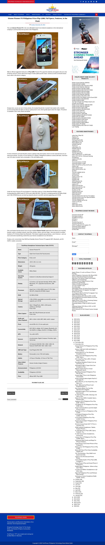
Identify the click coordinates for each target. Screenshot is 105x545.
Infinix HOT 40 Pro (77, 204)
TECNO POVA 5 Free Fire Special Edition (83, 197)
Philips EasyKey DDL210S (79, 121)
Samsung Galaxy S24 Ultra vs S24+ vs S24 (84, 296)
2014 (75, 340)
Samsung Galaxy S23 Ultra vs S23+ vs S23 (84, 306)
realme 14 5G (75, 150)
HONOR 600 (75, 138)
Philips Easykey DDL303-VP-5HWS (82, 115)
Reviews (48, 14)
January (77, 495)
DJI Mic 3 (74, 220)
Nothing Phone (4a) (77, 140)
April (76, 490)
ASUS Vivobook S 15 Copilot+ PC (81, 225)
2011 (75, 500)
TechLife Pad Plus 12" (78, 223)
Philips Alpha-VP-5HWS (78, 124)
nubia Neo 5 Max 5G (77, 135)
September (78, 481)
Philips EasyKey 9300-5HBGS (80, 122)
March (77, 492)
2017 (75, 335)
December (78, 342)
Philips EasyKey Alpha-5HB (79, 107)
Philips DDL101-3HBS (78, 116)
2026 (75, 319)
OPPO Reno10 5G (77, 188)
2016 (75, 337)
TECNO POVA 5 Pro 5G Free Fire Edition (83, 196)
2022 (75, 326)
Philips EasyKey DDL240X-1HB (81, 96)
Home (10, 14)
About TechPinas (19, 14)
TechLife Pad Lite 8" (77, 222)
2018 (75, 333)
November (78, 344)
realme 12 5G (75, 173)
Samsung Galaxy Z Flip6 (79, 163)
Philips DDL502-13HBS (78, 84)
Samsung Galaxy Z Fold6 (79, 162)
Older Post (64, 393)
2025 (75, 321)
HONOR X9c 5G (76, 151)
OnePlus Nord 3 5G (77, 191)
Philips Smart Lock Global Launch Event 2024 (84, 97)
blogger (65, 399)
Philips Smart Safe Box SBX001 (81, 106)
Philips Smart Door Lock (78, 112)
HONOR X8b (75, 179)
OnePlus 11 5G (76, 190)
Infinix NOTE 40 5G (77, 168)
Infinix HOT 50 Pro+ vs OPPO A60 (81, 154)
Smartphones (36, 14)
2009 (75, 504)
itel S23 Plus (75, 175)
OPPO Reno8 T (76, 194)
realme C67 (75, 184)
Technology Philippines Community (74, 14)
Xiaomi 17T (75, 137)
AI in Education (76, 287)
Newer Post (11, 393)
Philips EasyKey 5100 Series (80, 119)
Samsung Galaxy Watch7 (79, 226)
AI (42, 14)
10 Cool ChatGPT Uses (78, 285)
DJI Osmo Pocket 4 (77, 216)
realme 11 (74, 203)
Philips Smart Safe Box (78, 110)
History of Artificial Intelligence (80, 284)
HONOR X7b (75, 178)
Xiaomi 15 (75, 145)
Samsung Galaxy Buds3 (78, 228)
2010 (75, 502)
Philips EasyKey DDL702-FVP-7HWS (82, 85)
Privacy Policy (57, 14)
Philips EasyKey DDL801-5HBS (81, 88)
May (76, 488)
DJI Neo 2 (74, 219)
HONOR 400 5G (76, 148)
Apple (28, 14)
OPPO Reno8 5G (76, 193)
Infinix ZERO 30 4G (77, 206)
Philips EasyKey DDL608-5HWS (81, 109)
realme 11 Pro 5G (77, 201)
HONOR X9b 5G (76, 182)
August (77, 483)
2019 (75, 331)
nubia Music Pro (76, 147)
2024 (75, 322)
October (77, 479)
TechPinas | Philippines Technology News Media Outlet (57, 543)
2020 (75, 330)
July (76, 484)
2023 (75, 324)
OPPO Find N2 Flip (77, 307)
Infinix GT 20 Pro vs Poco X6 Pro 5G (82, 165)
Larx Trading (75, 127)
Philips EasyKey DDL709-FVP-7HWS (82, 125)
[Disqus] (37, 421)
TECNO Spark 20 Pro (78, 198)
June (76, 486)
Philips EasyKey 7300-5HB (79, 113)
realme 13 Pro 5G (77, 159)
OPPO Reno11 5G (77, 181)
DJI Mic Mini (75, 229)
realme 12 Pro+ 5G (77, 176)
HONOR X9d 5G (76, 144)
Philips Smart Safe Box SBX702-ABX (82, 104)
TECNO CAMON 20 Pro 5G (79, 200)
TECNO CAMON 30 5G (78, 172)
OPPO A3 (74, 160)
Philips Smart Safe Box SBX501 (81, 82)
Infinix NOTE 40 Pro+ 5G (79, 169)
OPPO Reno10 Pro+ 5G (78, 187)
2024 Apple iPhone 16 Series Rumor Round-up (85, 288)
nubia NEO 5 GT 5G (77, 141)
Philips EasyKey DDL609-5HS (80, 99)
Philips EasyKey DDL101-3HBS (81, 93)
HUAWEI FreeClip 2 (77, 217)
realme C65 (75, 166)
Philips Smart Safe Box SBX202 (81, 94)
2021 (75, 328)
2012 (75, 499)
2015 (75, 338)
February (78, 493)
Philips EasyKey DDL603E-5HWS (81, 118)
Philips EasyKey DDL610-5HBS (81, 91)
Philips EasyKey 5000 (78, 100)
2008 (75, 506)
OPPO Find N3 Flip (77, 185)
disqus (60, 399)
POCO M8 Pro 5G (77, 142)
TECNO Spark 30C (77, 153)
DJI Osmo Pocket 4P (77, 214)
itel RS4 (74, 170)
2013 (75, 497)
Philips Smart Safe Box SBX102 (81, 87)
